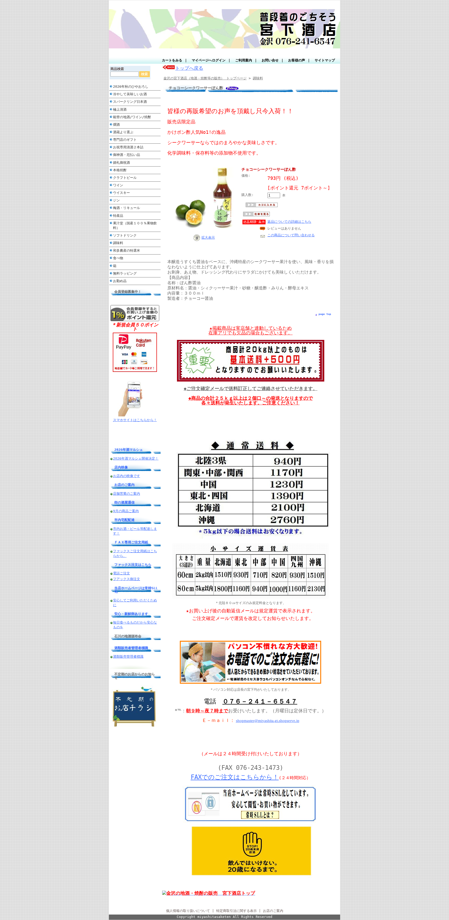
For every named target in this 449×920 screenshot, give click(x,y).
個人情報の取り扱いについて (188, 911)
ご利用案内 (243, 60)
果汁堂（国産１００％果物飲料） (135, 225)
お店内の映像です (126, 476)
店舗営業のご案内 (126, 494)
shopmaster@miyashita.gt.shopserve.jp (267, 721)
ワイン (118, 185)
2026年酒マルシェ (128, 450)
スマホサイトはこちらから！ (135, 420)
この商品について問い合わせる (291, 235)
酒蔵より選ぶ (123, 132)
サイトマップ (325, 60)
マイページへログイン (209, 60)
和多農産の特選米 (126, 250)
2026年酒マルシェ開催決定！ (136, 458)
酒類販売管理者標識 (128, 656)
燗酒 (116, 124)
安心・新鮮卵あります (131, 614)
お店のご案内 (124, 485)
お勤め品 (120, 281)
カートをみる (172, 60)
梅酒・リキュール (126, 208)
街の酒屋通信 (124, 502)
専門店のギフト (125, 140)
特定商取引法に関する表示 (236, 911)
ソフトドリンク (125, 235)
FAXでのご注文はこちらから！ (235, 777)
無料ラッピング (125, 273)
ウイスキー (121, 193)
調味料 (118, 243)
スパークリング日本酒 (130, 102)
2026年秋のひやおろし (130, 86)
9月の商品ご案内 (126, 511)
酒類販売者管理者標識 (131, 648)
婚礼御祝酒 (121, 162)
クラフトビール (126, 178)
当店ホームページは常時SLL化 (136, 589)
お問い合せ (270, 60)
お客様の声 (296, 60)
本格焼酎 (120, 170)
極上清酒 (120, 109)
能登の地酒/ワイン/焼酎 (132, 117)
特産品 (118, 216)
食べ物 (118, 258)
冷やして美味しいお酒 (130, 94)
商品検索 (117, 69)
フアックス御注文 (126, 579)
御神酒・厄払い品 (126, 155)
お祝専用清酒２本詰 (128, 147)
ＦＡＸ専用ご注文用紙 (131, 542)
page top (325, 314)
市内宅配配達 (124, 520)
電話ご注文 (121, 573)
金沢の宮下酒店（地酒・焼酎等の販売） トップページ (205, 78)
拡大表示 (208, 237)
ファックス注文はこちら (132, 565)
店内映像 (121, 467)
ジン (116, 200)
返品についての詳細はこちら (289, 222)
